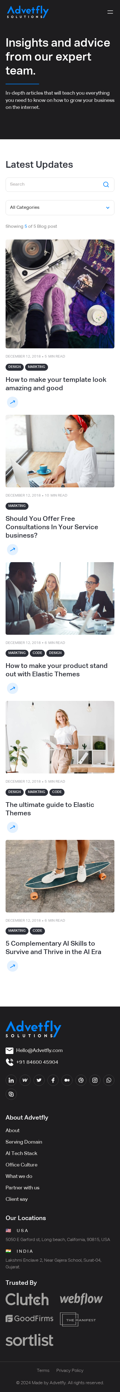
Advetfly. (58, 1383)
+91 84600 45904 (37, 1062)
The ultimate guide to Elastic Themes (50, 809)
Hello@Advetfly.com (39, 1050)
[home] (28, 12)
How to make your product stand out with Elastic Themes (57, 670)
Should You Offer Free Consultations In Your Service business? (52, 527)
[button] (110, 12)
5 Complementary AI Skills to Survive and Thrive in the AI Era (53, 947)
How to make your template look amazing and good (56, 384)
